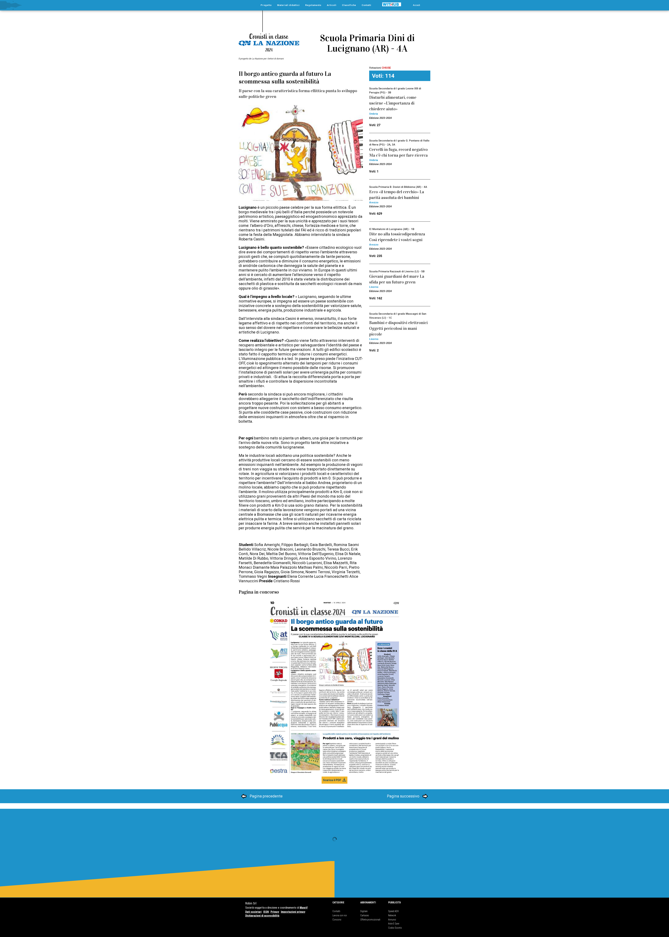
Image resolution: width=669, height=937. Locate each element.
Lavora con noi (339, 915)
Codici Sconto (395, 927)
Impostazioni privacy (293, 911)
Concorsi (336, 919)
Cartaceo (364, 915)
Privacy (275, 911)
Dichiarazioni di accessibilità (262, 915)
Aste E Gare (393, 923)
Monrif (304, 907)
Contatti (336, 911)
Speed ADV (393, 911)
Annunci (392, 919)
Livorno (373, 287)
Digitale (363, 911)
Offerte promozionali (370, 919)
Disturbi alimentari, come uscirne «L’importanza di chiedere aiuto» (392, 103)
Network (392, 915)
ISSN (266, 911)
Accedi (416, 5)
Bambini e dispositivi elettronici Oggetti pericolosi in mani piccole (398, 328)
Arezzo (373, 202)
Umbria (373, 113)
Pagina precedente (266, 796)
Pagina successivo (403, 796)
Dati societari (253, 911)
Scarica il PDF (332, 780)
